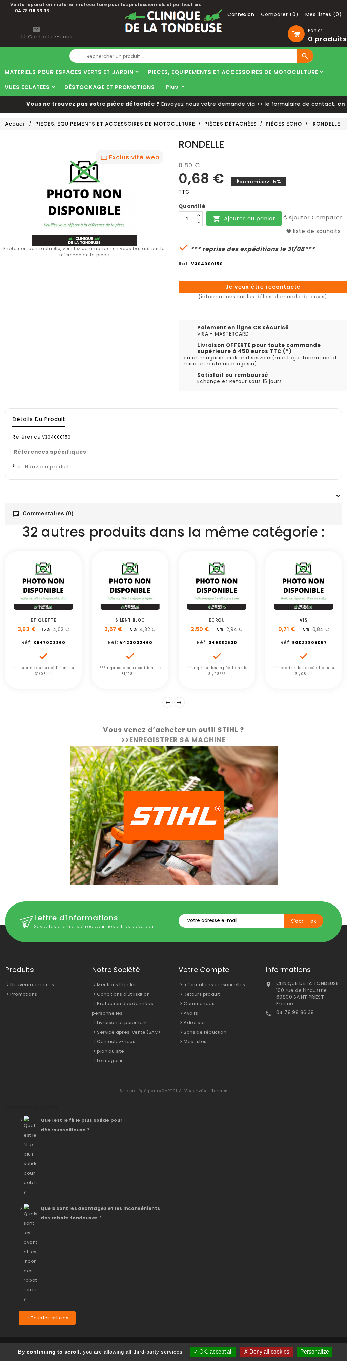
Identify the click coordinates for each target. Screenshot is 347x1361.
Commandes (199, 1003)
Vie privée (195, 1090)
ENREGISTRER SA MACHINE (177, 740)
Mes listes (195, 1041)
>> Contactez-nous (46, 36)
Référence (26, 437)
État (17, 467)
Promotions (23, 994)
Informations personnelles (214, 984)
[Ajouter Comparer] (51, 606)
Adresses (195, 1022)
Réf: (184, 264)
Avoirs (191, 1013)
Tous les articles (49, 1318)
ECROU (217, 620)
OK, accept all (215, 1352)
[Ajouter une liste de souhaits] (36, 606)
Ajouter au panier (243, 219)
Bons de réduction (205, 1032)
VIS (303, 620)
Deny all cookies (268, 1352)
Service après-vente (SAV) (128, 1032)
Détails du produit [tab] (38, 419)
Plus (172, 87)
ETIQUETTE (43, 620)
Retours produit (202, 994)
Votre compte (204, 969)
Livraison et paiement (122, 1022)
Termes (219, 1090)
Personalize (314, 1352)
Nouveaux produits (32, 984)
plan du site (110, 1051)
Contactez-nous (116, 1041)
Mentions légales (117, 984)
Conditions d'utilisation (123, 994)
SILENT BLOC (130, 620)
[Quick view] (66, 606)
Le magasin (110, 1060)
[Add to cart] (20, 606)
